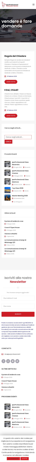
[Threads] (17, 361)
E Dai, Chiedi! (11, 90)
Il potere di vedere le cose (13, 221)
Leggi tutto (11, 82)
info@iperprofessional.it (12, 354)
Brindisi (26, 191)
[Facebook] (4, 361)
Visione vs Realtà (10, 234)
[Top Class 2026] (7, 190)
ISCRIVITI (18, 314)
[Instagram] (8, 361)
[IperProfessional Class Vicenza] (7, 173)
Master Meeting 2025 (20, 196)
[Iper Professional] (10, 4)
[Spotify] (13, 361)
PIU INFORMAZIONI (13, 458)
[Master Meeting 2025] (7, 197)
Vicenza (28, 176)
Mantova (27, 184)
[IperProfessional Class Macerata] (7, 164)
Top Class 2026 (17, 188)
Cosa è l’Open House (12, 227)
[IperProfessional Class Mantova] (7, 181)
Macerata (27, 167)
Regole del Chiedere (15, 56)
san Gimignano (18, 202)
